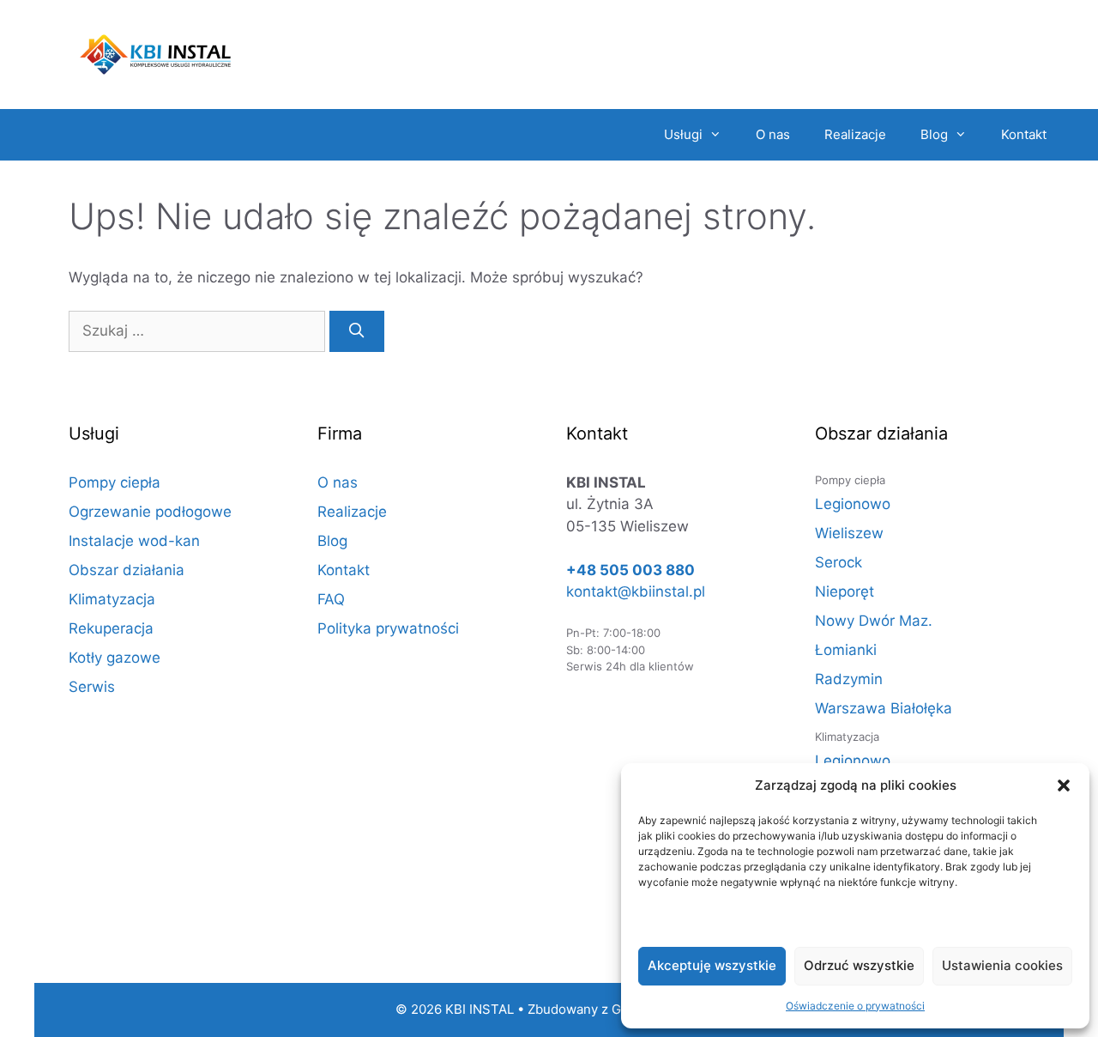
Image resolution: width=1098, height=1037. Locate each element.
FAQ (331, 599)
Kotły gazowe (114, 657)
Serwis (92, 686)
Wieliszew (849, 533)
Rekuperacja (111, 628)
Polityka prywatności (388, 628)
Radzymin (849, 679)
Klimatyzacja (112, 599)
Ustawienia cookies (1002, 965)
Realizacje (855, 134)
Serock (838, 562)
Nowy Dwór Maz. (873, 620)
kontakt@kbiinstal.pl (635, 591)
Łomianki (846, 649)
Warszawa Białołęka (883, 708)
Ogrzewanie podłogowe (150, 511)
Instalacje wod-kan (134, 540)
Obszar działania (126, 570)
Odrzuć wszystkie (859, 965)
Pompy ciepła (114, 482)
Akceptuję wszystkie (712, 965)
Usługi (683, 134)
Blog (934, 134)
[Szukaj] (356, 331)
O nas (773, 134)
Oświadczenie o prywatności (855, 1005)
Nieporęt (844, 591)
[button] (1063, 785)
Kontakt (1024, 134)
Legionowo (852, 503)
